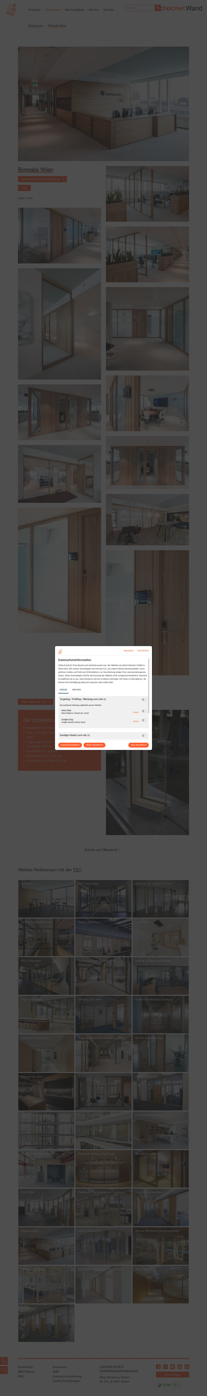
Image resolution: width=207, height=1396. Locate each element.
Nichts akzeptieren (94, 745)
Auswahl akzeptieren (70, 745)
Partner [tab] (76, 690)
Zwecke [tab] (63, 690)
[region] (104, 698)
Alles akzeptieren (138, 745)
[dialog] (103, 698)
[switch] (144, 700)
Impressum (129, 650)
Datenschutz (143, 650)
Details (136, 712)
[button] (143, 699)
